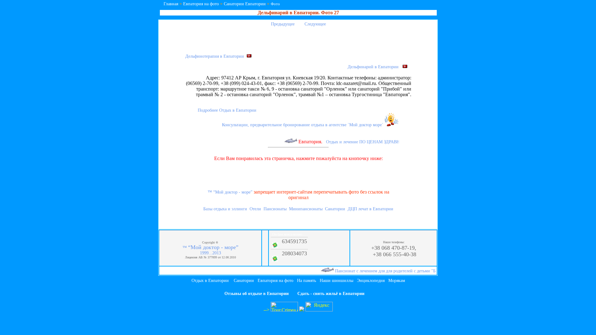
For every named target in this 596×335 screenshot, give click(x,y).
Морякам (396, 280)
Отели (255, 209)
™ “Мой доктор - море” (230, 192)
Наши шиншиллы (336, 280)
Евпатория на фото (201, 4)
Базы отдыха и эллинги (225, 209)
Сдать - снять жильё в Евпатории (330, 293)
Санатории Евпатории (245, 4)
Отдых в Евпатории (210, 280)
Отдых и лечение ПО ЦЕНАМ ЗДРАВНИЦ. (363, 142)
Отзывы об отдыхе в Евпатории (256, 293)
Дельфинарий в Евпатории (375, 67)
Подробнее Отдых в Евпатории (227, 110)
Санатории (335, 209)
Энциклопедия (371, 280)
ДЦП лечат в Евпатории (370, 209)
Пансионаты (275, 209)
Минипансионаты (306, 209)
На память (306, 280)
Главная (171, 4)
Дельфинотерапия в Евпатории (215, 56)
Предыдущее (282, 24)
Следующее (316, 24)
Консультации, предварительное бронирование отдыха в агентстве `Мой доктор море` (303, 125)
